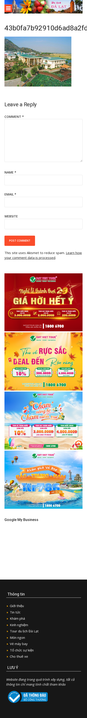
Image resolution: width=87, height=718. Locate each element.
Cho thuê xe (19, 656)
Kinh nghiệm (19, 625)
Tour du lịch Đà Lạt (24, 631)
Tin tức (15, 612)
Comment (14, 116)
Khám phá (17, 618)
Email (10, 194)
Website (11, 216)
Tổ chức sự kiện (22, 650)
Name (10, 172)
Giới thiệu (17, 606)
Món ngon (17, 637)
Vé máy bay (19, 643)
